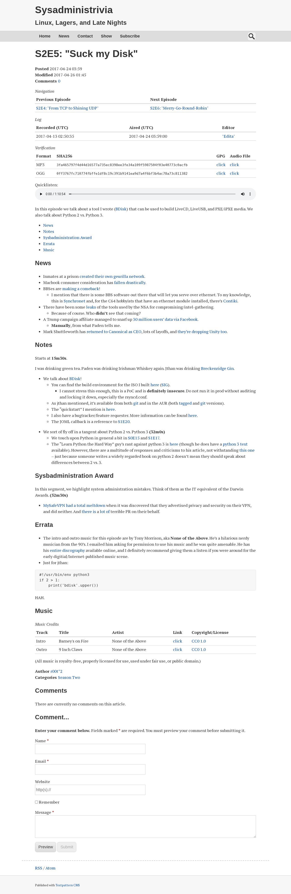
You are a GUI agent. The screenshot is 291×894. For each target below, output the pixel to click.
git (135, 403)
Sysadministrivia (74, 9)
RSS (38, 868)
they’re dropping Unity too (202, 331)
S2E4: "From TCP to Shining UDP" (67, 108)
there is (89, 511)
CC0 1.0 (199, 641)
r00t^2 (56, 671)
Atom (50, 868)
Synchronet (74, 301)
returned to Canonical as (114, 331)
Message (44, 812)
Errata (49, 243)
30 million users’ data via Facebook (165, 319)
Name (42, 740)
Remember (49, 802)
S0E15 (134, 438)
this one (247, 450)
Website (42, 781)
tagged (185, 403)
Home (44, 36)
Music (48, 249)
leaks (91, 307)
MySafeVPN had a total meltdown (74, 505)
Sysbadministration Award (67, 237)
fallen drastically (129, 282)
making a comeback (80, 288)
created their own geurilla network (112, 276)
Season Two (69, 677)
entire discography (67, 550)
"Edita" (228, 136)
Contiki (230, 301)
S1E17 (153, 438)
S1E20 (124, 421)
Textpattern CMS (67, 885)
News (64, 36)
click (221, 164)
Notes (48, 231)
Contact (85, 36)
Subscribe (130, 36)
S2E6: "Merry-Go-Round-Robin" (179, 108)
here (155, 384)
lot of (105, 511)
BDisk (120, 209)
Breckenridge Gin (217, 368)
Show (106, 36)
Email (42, 761)
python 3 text (235, 444)
